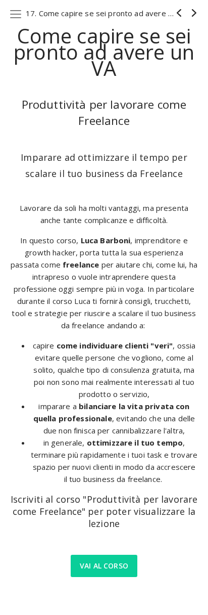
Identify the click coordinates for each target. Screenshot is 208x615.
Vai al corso (104, 565)
